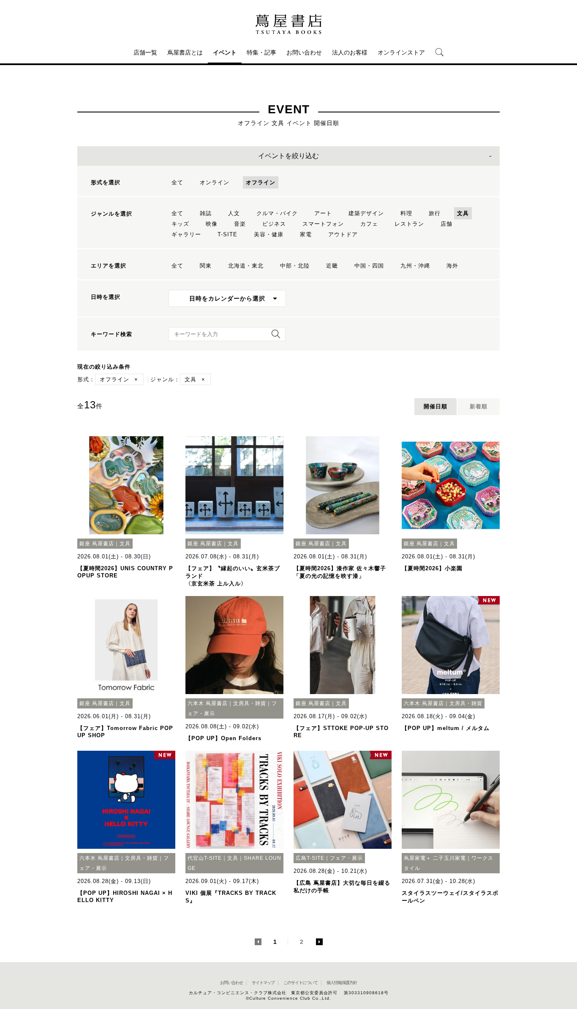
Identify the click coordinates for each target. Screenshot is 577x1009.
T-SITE (227, 234)
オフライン (260, 182)
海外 (452, 266)
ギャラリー (186, 234)
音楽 (240, 224)
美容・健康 (268, 234)
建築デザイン (366, 213)
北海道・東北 (246, 266)
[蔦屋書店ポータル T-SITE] (288, 24)
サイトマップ (263, 982)
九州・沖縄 (415, 266)
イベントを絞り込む (288, 155)
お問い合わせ (304, 52)
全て (177, 182)
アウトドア (343, 234)
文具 (463, 213)
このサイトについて (300, 982)
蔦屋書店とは (185, 52)
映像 (212, 224)
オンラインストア (401, 52)
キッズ (180, 224)
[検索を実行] (273, 337)
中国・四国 (369, 266)
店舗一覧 (145, 52)
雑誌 (206, 213)
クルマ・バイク (277, 213)
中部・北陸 (295, 266)
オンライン (214, 182)
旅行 (435, 213)
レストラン (409, 224)
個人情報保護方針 (342, 982)
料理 (406, 213)
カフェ (369, 224)
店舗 (446, 224)
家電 (306, 234)
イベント (225, 52)
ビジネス (274, 224)
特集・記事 (261, 52)
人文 (234, 213)
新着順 (478, 406)
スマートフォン (323, 224)
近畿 (332, 266)
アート (323, 213)
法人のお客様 (349, 52)
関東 (206, 266)
